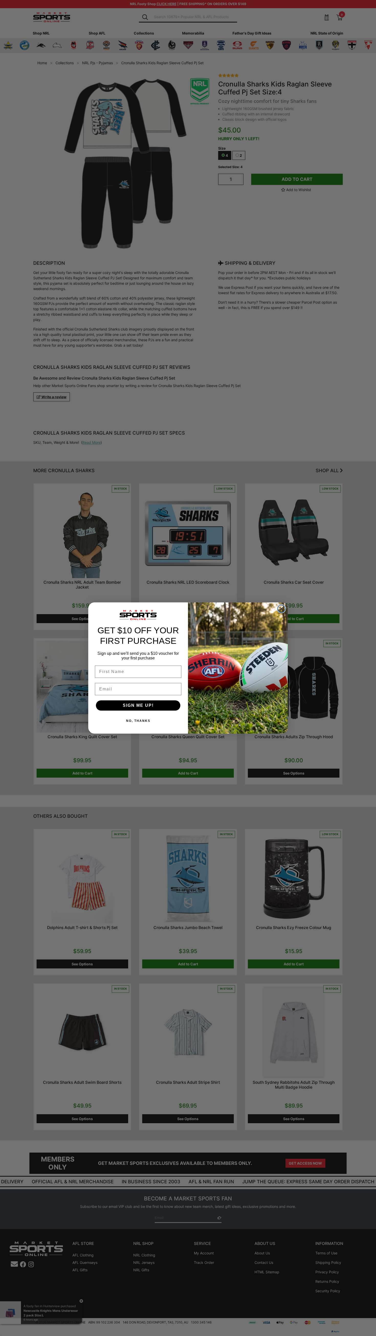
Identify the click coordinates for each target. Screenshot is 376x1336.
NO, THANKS (138, 721)
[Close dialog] (281, 609)
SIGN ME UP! (138, 705)
